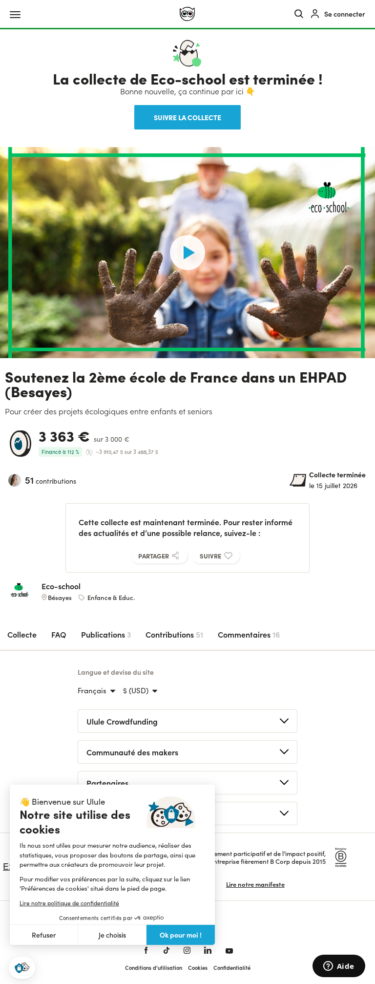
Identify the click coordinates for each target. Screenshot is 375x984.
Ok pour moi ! (181, 935)
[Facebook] (146, 950)
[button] (22, 968)
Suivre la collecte (187, 117)
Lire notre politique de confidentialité (69, 903)
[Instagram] (187, 950)
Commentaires (249, 634)
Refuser (44, 935)
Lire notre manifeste (255, 884)
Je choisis (112, 935)
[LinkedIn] (207, 950)
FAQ (58, 634)
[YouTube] (229, 950)
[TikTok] (166, 950)
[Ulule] (187, 13)
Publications (106, 634)
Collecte (22, 634)
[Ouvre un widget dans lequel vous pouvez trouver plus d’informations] (338, 967)
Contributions (174, 634)
